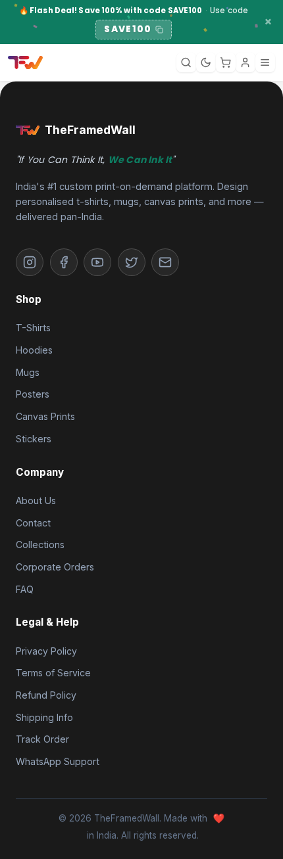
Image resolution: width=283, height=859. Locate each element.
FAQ (25, 589)
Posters (32, 394)
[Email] (165, 262)
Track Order (42, 739)
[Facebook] (64, 262)
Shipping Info (44, 717)
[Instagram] (29, 262)
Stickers (33, 438)
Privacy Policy (46, 651)
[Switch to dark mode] (206, 62)
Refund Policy (46, 695)
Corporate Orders (55, 566)
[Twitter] (131, 262)
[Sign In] (245, 62)
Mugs (27, 372)
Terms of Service (53, 672)
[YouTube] (97, 262)
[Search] (186, 62)
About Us (36, 500)
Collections (40, 544)
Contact (33, 522)
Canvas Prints (45, 416)
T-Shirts (33, 327)
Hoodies (34, 350)
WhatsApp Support (57, 761)
